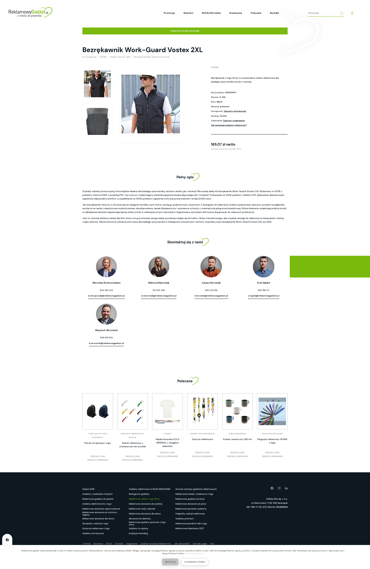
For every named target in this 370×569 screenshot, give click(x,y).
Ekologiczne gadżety (139, 494)
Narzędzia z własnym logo (95, 523)
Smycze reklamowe (202, 439)
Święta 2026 (88, 489)
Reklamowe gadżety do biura (190, 498)
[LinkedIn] (284, 488)
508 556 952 (106, 337)
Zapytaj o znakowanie (234, 120)
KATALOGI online (211, 12)
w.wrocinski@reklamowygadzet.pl (106, 343)
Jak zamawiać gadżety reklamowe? (229, 125)
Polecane (256, 12)
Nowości (188, 12)
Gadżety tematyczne (93, 533)
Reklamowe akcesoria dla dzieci (145, 513)
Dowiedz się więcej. (194, 553)
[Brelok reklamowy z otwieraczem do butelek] (132, 411)
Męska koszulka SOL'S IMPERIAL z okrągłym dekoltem (167, 443)
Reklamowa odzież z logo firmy (144, 498)
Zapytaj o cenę (97, 456)
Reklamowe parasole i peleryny (191, 508)
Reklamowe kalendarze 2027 (189, 528)
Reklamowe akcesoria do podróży (145, 503)
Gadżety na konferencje (202, 434)
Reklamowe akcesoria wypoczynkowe (101, 508)
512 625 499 (159, 290)
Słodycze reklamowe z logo (96, 528)
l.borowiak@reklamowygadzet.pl (211, 295)
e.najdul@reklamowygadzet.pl (263, 295)
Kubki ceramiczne (237, 434)
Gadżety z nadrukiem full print (97, 494)
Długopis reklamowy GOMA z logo (272, 441)
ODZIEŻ (214, 67)
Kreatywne (236, 12)
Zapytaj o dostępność (235, 111)
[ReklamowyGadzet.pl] (30, 13)
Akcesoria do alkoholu (140, 518)
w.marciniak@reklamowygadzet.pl (158, 295)
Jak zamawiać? (182, 543)
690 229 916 (211, 290)
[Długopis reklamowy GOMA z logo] (272, 411)
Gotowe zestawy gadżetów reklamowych (196, 489)
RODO (109, 543)
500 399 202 (106, 290)
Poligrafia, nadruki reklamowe (190, 513)
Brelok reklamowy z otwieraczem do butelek (132, 444)
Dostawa (98, 543)
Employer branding (138, 533)
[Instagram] (277, 488)
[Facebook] (270, 488)
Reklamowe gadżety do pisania (97, 498)
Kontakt (274, 12)
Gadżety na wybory (138, 528)
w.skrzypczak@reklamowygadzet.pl (106, 295)
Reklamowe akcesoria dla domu (98, 518)
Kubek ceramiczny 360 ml (237, 439)
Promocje (169, 12)
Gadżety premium (184, 518)
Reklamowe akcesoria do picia (190, 503)
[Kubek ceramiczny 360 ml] (237, 411)
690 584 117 (263, 290)
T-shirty (167, 434)
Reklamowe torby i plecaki (142, 508)
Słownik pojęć (200, 543)
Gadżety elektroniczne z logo (96, 503)
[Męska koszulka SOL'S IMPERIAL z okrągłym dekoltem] (167, 411)
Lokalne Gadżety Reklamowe (155, 543)
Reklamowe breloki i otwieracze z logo (194, 494)
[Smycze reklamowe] (202, 411)
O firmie (86, 543)
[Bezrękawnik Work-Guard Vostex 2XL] (97, 84)
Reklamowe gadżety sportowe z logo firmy (147, 523)
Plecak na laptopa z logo (97, 443)
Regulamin (131, 543)
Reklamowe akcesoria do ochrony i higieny (99, 513)
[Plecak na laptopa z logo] (97, 411)
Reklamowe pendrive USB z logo (191, 523)
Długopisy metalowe (272, 434)
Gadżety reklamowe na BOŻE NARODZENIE (149, 489)
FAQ (212, 543)
